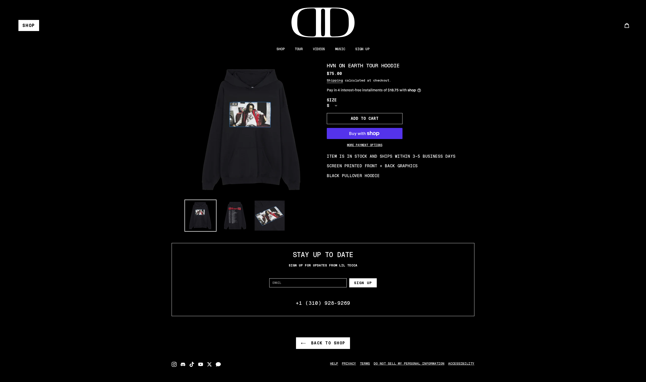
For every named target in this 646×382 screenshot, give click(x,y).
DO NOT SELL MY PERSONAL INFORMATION (409, 363)
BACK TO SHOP (326, 343)
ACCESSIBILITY (461, 363)
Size (332, 100)
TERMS (365, 363)
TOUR (299, 49)
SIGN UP (362, 49)
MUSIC (340, 49)
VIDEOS (319, 49)
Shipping (335, 80)
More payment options (364, 145)
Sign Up (363, 283)
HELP (334, 363)
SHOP (28, 25)
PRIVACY (349, 363)
